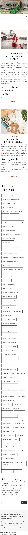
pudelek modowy (18, 523)
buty (23, 146)
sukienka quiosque (7, 412)
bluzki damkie (14, 215)
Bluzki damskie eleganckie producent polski (13, 222)
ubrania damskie (7, 439)
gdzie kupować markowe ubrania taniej (12, 269)
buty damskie (14, 136)
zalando (5, 454)
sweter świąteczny (18, 420)
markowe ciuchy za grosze (9, 354)
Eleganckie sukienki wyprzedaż (10, 261)
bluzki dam (5, 215)
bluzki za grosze (7, 234)
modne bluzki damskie (8, 373)
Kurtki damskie (11, 514)
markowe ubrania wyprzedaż (10, 365)
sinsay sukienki (18, 404)
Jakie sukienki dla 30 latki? (9, 296)
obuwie (13, 62)
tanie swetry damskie (8, 435)
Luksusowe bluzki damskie (9, 327)
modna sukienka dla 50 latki (9, 369)
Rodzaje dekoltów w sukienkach (8, 520)
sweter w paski (6, 420)
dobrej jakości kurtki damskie (10, 253)
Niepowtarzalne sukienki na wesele (9, 516)
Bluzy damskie (4, 514)
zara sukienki (13, 454)
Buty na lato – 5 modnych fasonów (14, 140)
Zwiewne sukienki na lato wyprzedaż (12, 468)
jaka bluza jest (11, 284)
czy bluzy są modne (7, 242)
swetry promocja (7, 423)
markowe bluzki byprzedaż (9, 338)
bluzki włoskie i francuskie (9, 230)
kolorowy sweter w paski (9, 319)
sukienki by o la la (19, 412)
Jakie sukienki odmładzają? (9, 300)
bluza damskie (18, 211)
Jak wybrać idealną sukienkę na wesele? (11, 487)
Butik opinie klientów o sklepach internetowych (11, 527)
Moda (24, 521)
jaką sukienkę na (7, 315)
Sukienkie (3, 513)
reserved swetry (7, 404)
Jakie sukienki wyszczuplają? (9, 307)
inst (4, 284)
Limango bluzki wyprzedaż (9, 323)
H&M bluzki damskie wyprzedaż (11, 277)
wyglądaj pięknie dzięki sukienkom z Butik (13, 450)
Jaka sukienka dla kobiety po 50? (11, 292)
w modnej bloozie (7, 443)
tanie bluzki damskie (19, 423)
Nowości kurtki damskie (8, 396)
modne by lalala (21, 373)
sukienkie (14, 5)
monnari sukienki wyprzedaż (10, 385)
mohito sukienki (6, 381)
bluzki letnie (13, 226)
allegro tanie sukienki (8, 207)
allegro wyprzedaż (7, 211)
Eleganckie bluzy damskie (18, 257)
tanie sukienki (6, 427)
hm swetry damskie (18, 280)
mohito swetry (17, 381)
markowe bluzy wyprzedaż (9, 350)
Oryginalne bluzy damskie (9, 400)
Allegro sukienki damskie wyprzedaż (11, 199)
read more (14, 101)
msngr (22, 389)
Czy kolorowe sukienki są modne (11, 246)
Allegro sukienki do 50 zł (9, 203)
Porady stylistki (10, 523)
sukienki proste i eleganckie (9, 416)
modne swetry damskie (8, 377)
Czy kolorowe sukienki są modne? (11, 250)
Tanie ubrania (20, 435)
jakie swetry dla (7, 311)
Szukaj (23, 502)
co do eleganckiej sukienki (9, 238)
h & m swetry (6, 280)
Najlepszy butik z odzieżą (6, 518)
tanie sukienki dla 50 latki (19, 427)
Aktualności (3, 523)
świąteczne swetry (7, 472)
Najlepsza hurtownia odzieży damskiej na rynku (11, 521)
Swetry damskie (18, 514)
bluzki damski (6, 219)
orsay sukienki (21, 396)
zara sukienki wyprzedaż (9, 458)
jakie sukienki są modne (8, 304)
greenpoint (5, 273)
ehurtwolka (5, 257)
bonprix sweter (18, 234)
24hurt (4, 195)
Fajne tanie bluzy (7, 265)
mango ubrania (6, 335)
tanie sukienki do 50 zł (8, 431)
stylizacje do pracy (17, 408)
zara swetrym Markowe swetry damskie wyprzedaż (13, 463)
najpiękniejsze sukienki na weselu (11, 392)
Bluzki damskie (18, 513)
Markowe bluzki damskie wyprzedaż (12, 342)
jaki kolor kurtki (17, 311)
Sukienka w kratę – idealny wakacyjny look (11, 485)
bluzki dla (5, 226)
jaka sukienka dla (7, 288)
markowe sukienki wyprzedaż (10, 358)
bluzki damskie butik (17, 219)
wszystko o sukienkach (8, 447)
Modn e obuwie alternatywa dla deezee (14, 56)
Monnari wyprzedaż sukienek (10, 389)
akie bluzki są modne (14, 195)
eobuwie (14, 51)
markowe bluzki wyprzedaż (9, 346)
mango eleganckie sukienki (9, 331)
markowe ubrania (7, 362)
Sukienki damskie (10, 513)
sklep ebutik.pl (6, 408)
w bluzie (16, 439)
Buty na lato (5, 153)
